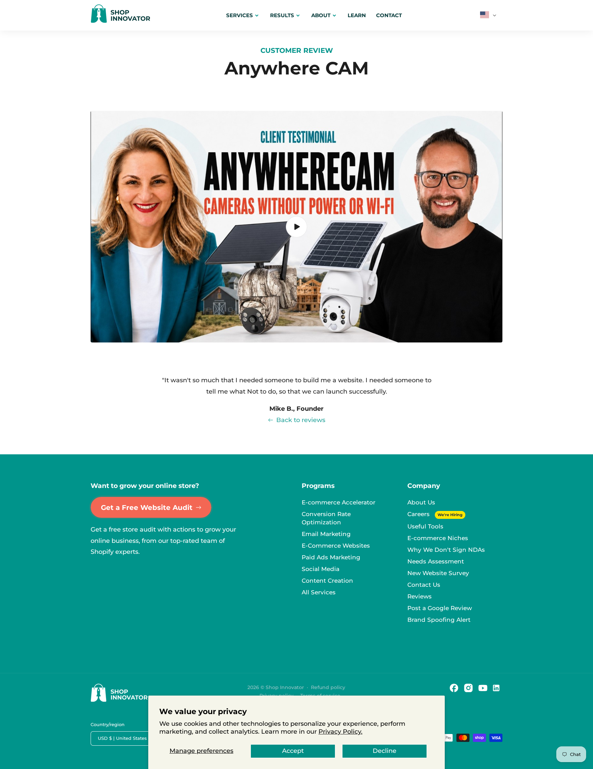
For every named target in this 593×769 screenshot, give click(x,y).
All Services (319, 592)
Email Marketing (326, 534)
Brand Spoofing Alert (438, 619)
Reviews (419, 596)
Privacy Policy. (340, 731)
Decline (384, 751)
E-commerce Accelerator (338, 502)
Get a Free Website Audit (147, 507)
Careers (419, 514)
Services (239, 15)
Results (282, 15)
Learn (357, 15)
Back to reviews (300, 420)
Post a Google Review (439, 608)
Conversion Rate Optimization (326, 518)
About (320, 15)
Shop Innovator (285, 687)
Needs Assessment (435, 561)
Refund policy (328, 687)
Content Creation (327, 580)
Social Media (320, 569)
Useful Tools (425, 526)
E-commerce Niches (437, 538)
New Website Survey (438, 573)
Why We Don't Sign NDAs (446, 549)
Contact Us (423, 584)
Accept (293, 751)
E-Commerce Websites (336, 545)
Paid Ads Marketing (331, 557)
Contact (389, 15)
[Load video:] (296, 226)
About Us (421, 502)
